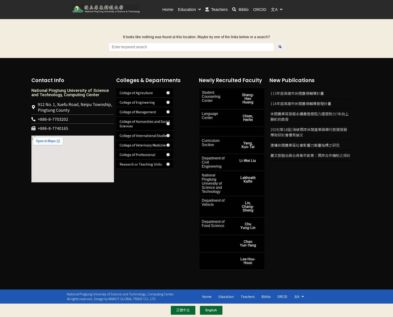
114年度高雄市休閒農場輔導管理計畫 (300, 103)
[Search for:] (191, 47)
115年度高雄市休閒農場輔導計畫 (297, 93)
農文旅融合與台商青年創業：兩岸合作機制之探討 (310, 155)
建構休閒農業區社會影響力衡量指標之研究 (305, 145)
